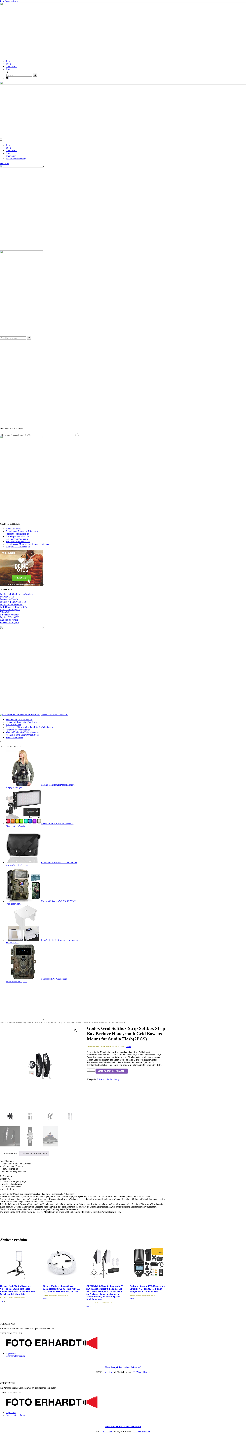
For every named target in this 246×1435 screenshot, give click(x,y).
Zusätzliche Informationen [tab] (34, 1153)
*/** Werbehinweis (141, 1372)
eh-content (107, 1372)
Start (8, 61)
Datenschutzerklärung (16, 158)
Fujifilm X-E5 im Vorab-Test (13, 602)
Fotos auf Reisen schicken (17, 534)
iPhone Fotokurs (13, 528)
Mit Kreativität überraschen (18, 541)
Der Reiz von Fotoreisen (17, 539)
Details (128, 1047)
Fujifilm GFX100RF (9, 617)
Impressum (11, 156)
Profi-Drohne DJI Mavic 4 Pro (13, 607)
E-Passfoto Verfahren (9, 614)
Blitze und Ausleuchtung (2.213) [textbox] (38, 435)
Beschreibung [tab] (10, 1153)
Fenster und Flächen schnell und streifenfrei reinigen (29, 727)
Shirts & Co (11, 66)
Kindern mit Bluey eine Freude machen (23, 722)
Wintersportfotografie (9, 622)
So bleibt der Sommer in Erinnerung (22, 531)
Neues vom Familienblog (54, 715)
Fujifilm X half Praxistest (11, 604)
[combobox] (39, 434)
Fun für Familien (13, 724)
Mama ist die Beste (14, 737)
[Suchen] (35, 75)
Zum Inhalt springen (9, 1)
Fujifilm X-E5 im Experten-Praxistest (16, 594)
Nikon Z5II (5, 612)
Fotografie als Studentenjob (18, 546)
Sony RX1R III (7, 596)
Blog (8, 64)
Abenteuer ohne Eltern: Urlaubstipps (22, 735)
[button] (75, 1030)
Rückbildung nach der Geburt (19, 719)
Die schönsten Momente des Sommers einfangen (27, 544)
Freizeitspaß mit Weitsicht (17, 536)
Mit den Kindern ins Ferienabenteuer (22, 732)
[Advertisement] (21, 382)
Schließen (4, 163)
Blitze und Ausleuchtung (15, 1022)
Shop (8, 69)
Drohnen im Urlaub (9, 599)
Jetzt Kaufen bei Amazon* (111, 1071)
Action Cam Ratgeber (10, 609)
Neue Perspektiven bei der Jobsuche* (123, 1367)
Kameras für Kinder (9, 620)
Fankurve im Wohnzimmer (18, 729)
